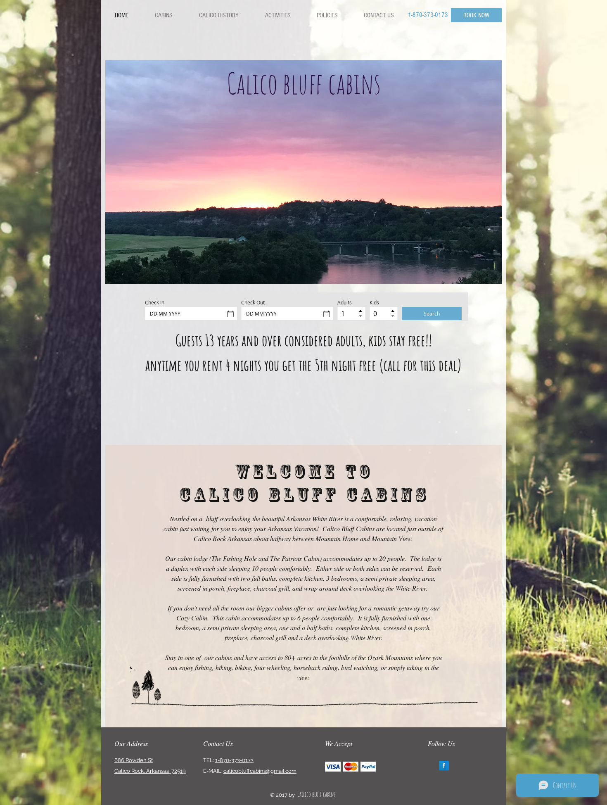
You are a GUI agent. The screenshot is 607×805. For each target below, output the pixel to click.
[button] (303, 172)
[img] (333, 766)
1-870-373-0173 (234, 760)
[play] (489, 272)
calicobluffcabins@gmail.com (259, 771)
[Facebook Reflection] (444, 766)
